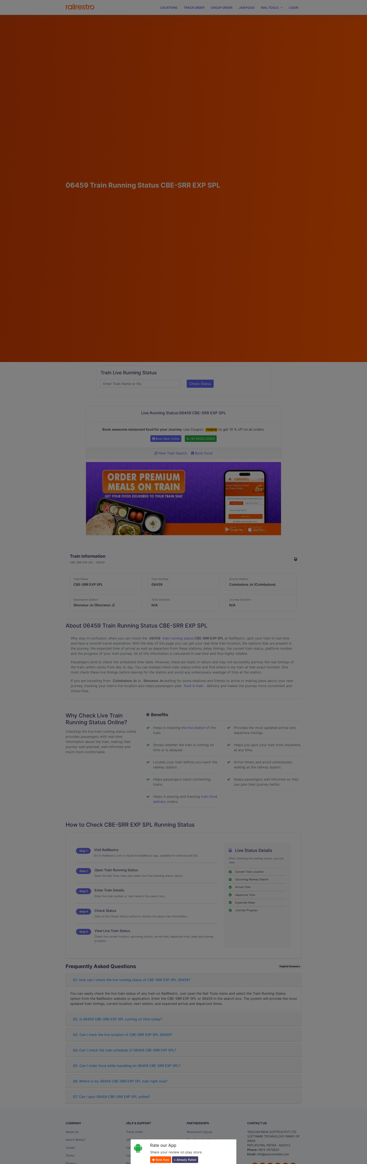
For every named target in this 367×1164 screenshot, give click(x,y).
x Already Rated (185, 1159)
